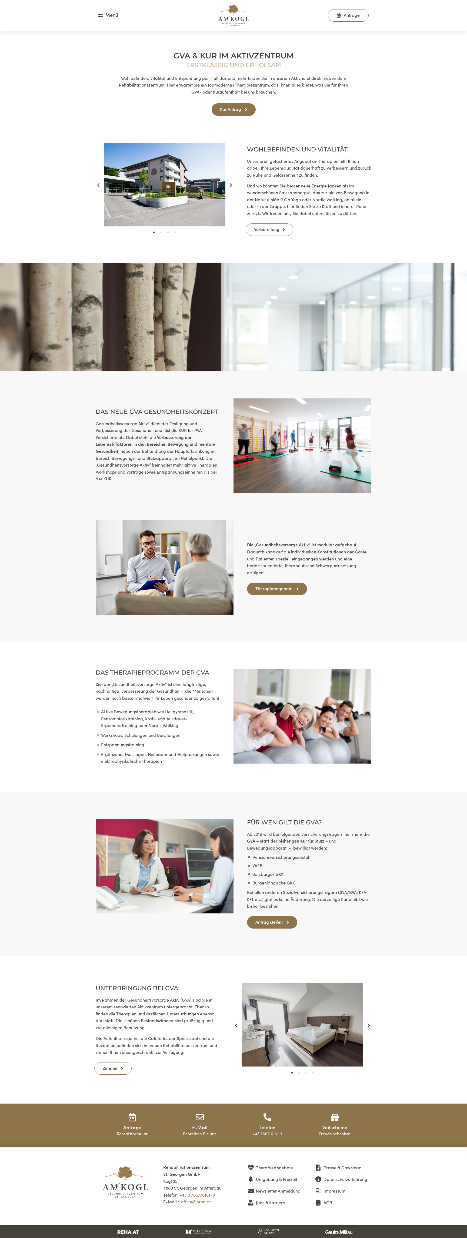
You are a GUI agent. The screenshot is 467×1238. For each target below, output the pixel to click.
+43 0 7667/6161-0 (197, 1195)
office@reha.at (196, 1201)
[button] (98, 185)
